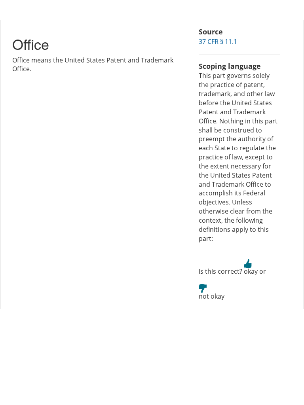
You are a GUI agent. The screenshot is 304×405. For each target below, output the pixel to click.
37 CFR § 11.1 (218, 41)
